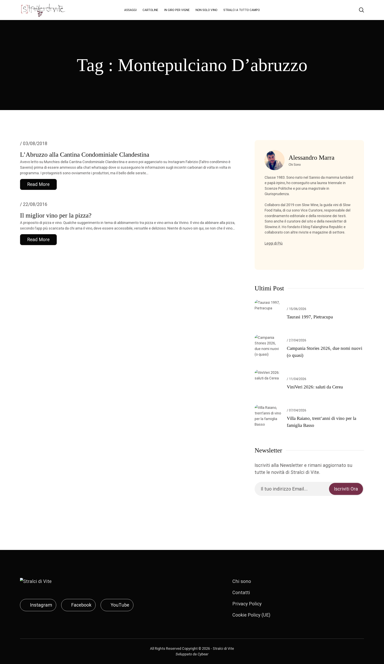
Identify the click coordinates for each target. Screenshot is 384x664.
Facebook (81, 605)
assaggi (130, 10)
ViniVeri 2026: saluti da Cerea (315, 386)
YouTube (120, 605)
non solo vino (206, 10)
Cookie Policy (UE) (251, 615)
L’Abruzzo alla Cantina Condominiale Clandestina (84, 154)
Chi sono (241, 581)
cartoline (150, 10)
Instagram (41, 605)
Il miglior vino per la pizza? (55, 215)
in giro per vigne (177, 10)
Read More (38, 184)
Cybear (203, 654)
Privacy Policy (247, 604)
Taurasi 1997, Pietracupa (310, 316)
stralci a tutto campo (241, 10)
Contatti (241, 592)
